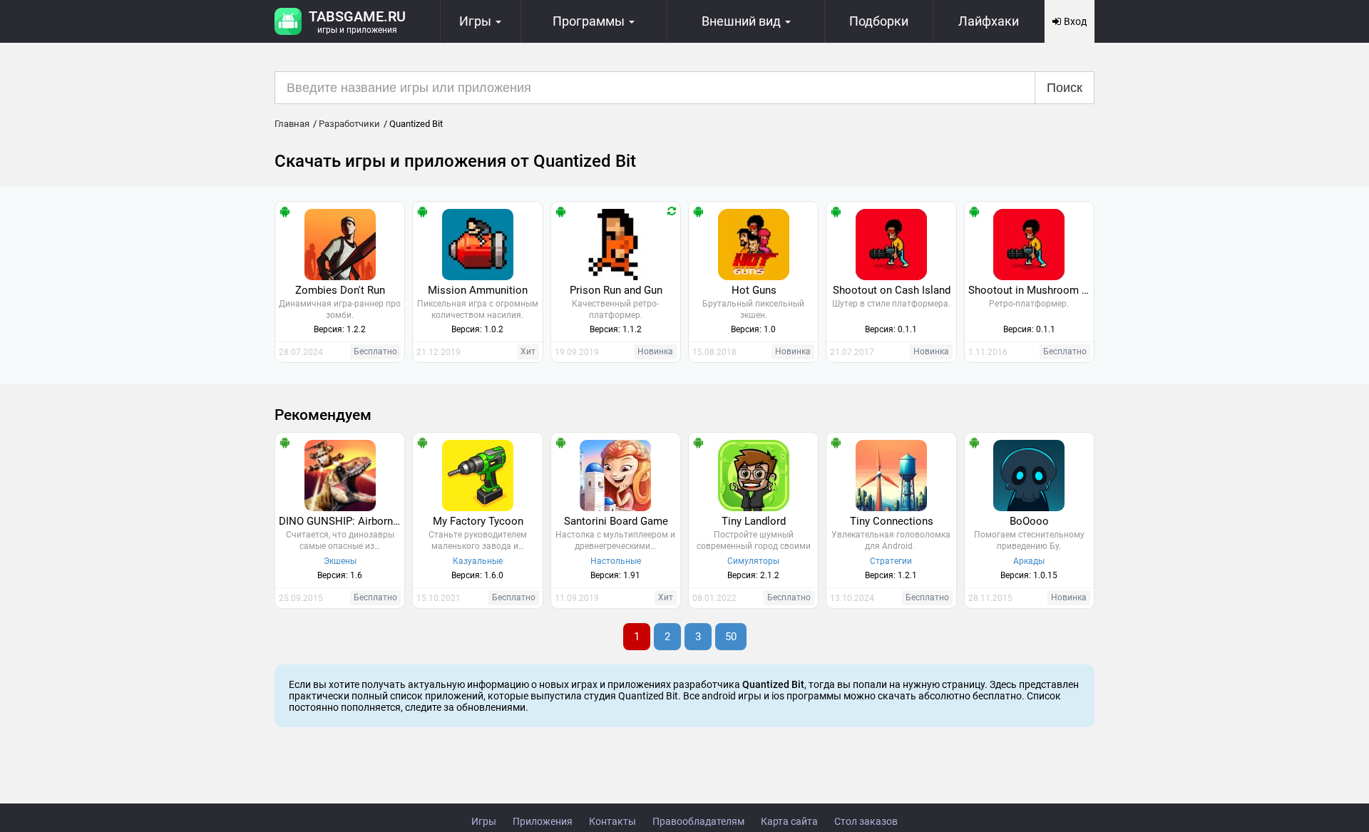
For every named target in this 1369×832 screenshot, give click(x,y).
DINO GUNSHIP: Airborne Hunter (341, 521)
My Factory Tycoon (478, 521)
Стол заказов (866, 821)
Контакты (612, 821)
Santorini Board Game (616, 521)
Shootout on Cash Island (891, 290)
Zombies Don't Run (340, 290)
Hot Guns (754, 290)
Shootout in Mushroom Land (1031, 290)
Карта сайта (789, 821)
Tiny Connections (891, 521)
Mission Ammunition (478, 290)
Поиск (1064, 88)
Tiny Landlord (754, 521)
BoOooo (1029, 521)
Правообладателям (698, 821)
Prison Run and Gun (616, 290)
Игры (483, 821)
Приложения (543, 821)
